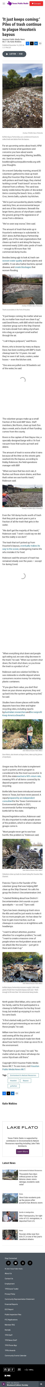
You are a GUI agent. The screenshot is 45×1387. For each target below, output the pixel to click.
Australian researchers (15, 712)
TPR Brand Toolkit (11, 1289)
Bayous (26, 1081)
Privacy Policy (10, 1294)
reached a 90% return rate (29, 776)
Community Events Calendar (15, 1356)
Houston (13, 1081)
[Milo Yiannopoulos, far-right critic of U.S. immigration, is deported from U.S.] (10, 1216)
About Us (8, 1273)
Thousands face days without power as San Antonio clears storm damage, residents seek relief (29, 1179)
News (21, 1194)
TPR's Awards (10, 1350)
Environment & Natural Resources (23, 1075)
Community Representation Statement (19, 1299)
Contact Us (9, 1279)
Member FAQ (10, 1325)
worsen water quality (12, 260)
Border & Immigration (26, 1212)
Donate (37, 4)
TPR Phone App (11, 1345)
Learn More (22, 1151)
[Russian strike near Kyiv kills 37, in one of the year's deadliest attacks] (10, 1235)
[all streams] (42, 1384)
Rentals (8, 1330)
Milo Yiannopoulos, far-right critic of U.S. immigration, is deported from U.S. (30, 1218)
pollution (13, 1086)
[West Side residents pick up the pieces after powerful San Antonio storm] (10, 1198)
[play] (3, 1384)
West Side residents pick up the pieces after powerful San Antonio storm (30, 1200)
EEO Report (9, 1309)
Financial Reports (11, 1304)
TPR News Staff (11, 1340)
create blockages (23, 267)
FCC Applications (11, 1320)
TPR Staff (8, 1335)
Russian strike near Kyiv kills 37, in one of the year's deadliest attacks (30, 1236)
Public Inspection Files (13, 1315)
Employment (10, 1284)
